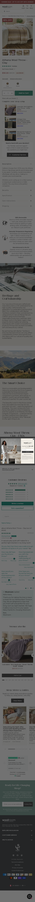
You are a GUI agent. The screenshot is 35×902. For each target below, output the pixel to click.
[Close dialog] (33, 439)
